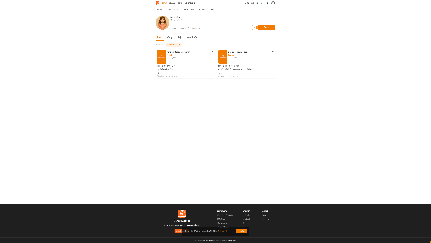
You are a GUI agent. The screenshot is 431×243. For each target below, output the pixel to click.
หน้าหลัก (160, 9)
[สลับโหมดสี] (267, 3)
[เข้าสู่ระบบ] (273, 3)
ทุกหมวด (211, 9)
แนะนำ (176, 9)
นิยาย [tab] (164, 3)
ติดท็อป (168, 9)
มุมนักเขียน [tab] (190, 3)
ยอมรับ (242, 231)
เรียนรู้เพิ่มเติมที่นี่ (222, 231)
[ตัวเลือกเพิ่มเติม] (254, 27)
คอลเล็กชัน (202, 9)
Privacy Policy (232, 240)
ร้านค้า (193, 9)
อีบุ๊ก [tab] (180, 3)
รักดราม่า (170, 55)
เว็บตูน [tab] (172, 3)
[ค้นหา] (261, 3)
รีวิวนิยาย (185, 9)
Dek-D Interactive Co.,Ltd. (207, 240)
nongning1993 (172, 45)
